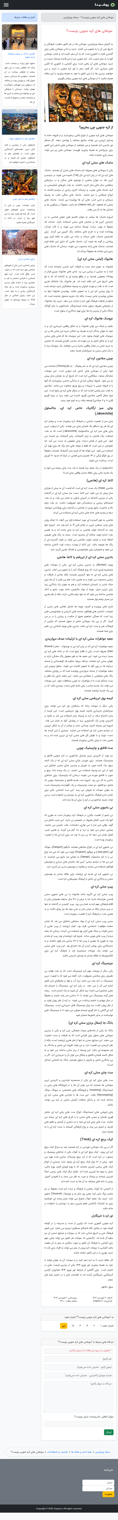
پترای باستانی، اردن (26, 259)
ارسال (109, 1432)
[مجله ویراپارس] (104, 5)
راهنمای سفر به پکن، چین (24, 199)
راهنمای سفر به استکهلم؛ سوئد (22, 138)
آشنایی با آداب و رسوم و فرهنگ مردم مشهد (21, 55)
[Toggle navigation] (6, 5)
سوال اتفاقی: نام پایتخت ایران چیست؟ (94, 1417)
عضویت (108, 1494)
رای (63, 1326)
